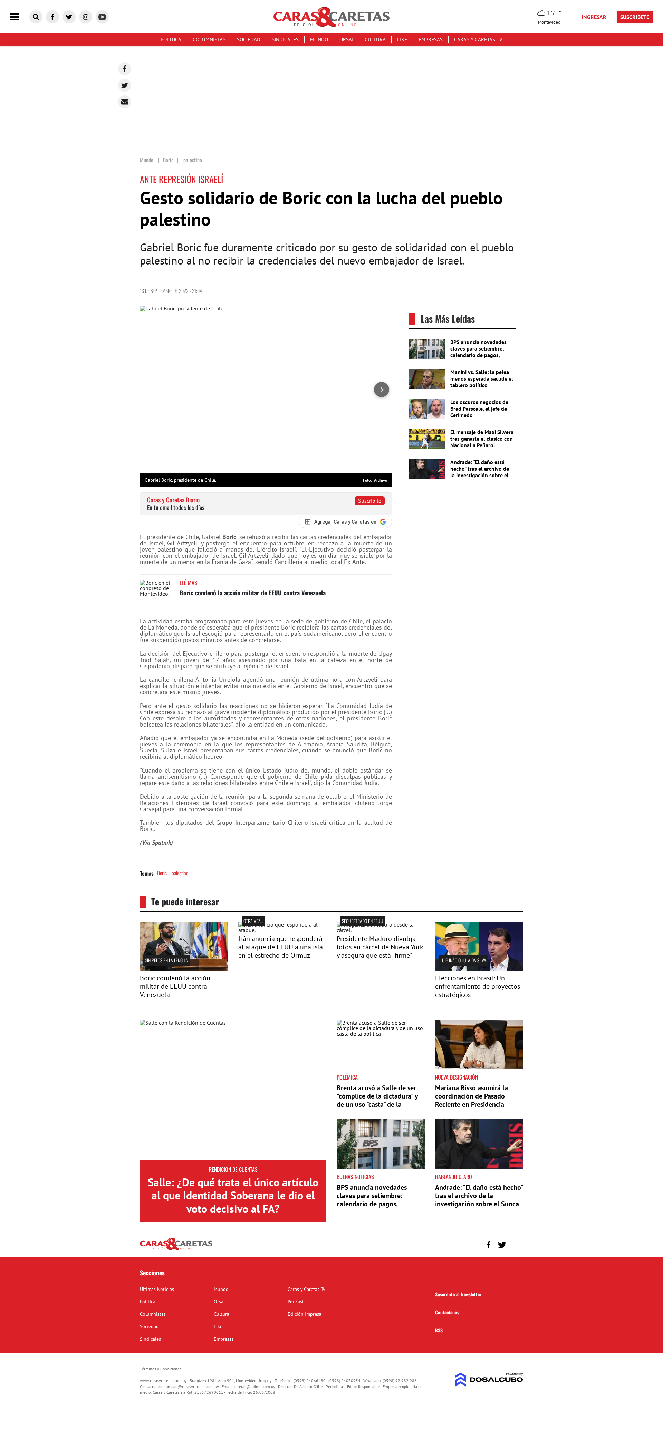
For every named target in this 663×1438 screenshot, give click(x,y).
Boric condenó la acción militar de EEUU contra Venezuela (253, 592)
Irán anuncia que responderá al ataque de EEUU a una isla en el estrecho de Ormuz (280, 947)
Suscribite (369, 500)
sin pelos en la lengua (166, 960)
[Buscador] (35, 16)
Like (402, 39)
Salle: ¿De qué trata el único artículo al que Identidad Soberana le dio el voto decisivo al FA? (233, 1195)
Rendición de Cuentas (233, 1169)
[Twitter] (124, 85)
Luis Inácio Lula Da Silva (463, 960)
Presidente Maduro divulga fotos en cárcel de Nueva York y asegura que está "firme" (380, 947)
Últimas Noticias (157, 1289)
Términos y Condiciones (160, 1368)
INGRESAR (594, 16)
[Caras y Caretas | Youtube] (102, 16)
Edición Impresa (304, 1314)
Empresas (431, 39)
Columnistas (209, 39)
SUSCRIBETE (634, 16)
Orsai (346, 39)
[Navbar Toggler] (19, 17)
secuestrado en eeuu (362, 920)
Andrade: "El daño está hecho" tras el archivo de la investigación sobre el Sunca (479, 472)
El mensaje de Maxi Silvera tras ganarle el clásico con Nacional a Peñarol (481, 439)
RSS (439, 1330)
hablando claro (453, 1176)
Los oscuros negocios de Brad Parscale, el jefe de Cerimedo (479, 409)
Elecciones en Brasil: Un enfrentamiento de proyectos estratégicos (477, 986)
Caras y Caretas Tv (478, 39)
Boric (162, 873)
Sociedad (248, 39)
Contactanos (447, 1312)
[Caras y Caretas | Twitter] (69, 16)
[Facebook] (124, 68)
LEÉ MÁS (188, 582)
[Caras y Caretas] (176, 1249)
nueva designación (456, 1077)
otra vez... (253, 920)
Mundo (319, 39)
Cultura (375, 39)
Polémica (347, 1077)
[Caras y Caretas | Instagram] (85, 16)
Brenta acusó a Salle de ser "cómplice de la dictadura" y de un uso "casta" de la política (377, 1100)
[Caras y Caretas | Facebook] (52, 16)
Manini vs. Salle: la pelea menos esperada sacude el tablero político (481, 378)
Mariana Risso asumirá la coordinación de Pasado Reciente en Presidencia (471, 1096)
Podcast (296, 1301)
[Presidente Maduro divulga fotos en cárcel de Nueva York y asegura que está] (381, 930)
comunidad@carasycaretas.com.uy (188, 1386)
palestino (180, 873)
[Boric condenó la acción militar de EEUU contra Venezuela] (157, 593)
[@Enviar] (124, 101)
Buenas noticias (355, 1176)
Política (171, 39)
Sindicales (285, 39)
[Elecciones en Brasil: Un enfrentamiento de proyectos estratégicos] (479, 969)
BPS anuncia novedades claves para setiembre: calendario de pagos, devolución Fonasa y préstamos (478, 355)
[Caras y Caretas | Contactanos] (515, 1243)
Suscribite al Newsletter (458, 1294)
